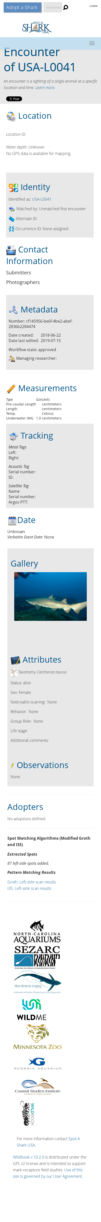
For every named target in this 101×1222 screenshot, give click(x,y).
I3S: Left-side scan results (29, 888)
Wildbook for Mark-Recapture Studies (50, 27)
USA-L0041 (47, 67)
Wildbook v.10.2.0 (28, 1157)
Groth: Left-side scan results (31, 882)
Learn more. (45, 87)
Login (93, 6)
